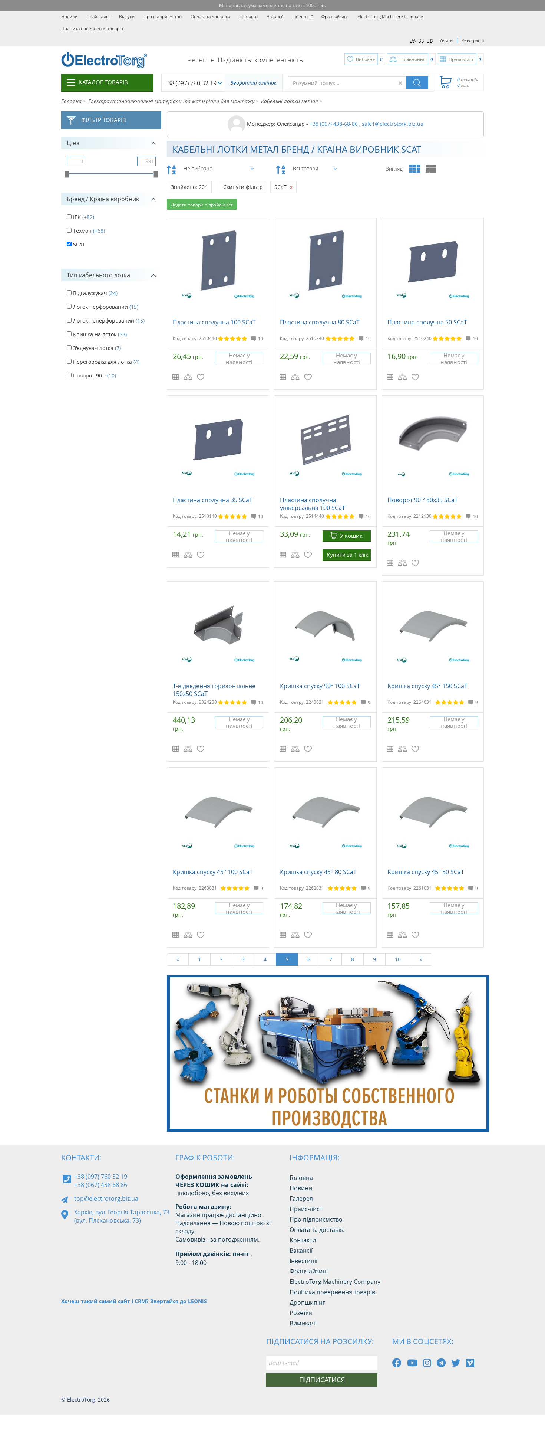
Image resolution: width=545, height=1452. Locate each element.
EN (430, 40)
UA (413, 40)
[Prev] (461, 1113)
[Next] (478, 1113)
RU (422, 40)
